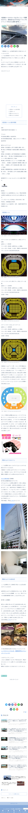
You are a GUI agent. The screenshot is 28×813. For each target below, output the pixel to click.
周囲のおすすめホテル (14, 113)
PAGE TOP (14, 803)
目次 (12, 106)
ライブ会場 (4, 675)
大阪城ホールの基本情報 (14, 109)
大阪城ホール (12, 111)
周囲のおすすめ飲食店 (14, 115)
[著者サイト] (11, 709)
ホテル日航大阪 (5, 478)
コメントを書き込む (14, 794)
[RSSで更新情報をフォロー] (17, 709)
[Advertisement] (14, 10)
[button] (25, 389)
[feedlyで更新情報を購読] (14, 709)
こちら (12, 500)
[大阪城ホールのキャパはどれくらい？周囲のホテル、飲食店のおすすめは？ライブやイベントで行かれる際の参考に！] (8, 46)
